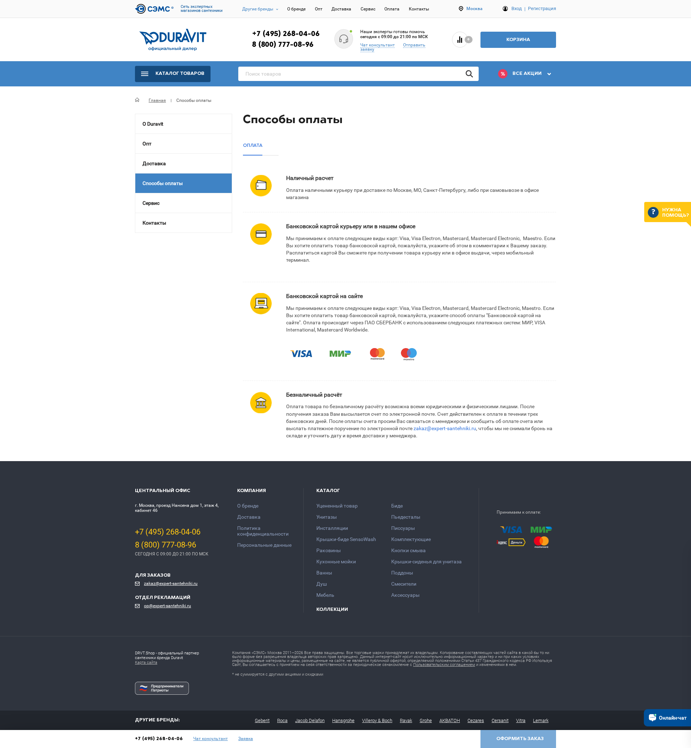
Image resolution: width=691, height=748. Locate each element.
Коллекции (332, 609)
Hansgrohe (343, 720)
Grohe (426, 720)
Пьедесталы (405, 517)
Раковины (328, 550)
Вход (516, 8)
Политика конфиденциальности (263, 531)
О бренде (296, 9)
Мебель (325, 595)
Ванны (324, 573)
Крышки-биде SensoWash (346, 539)
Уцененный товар (337, 506)
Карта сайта (146, 662)
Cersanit (500, 720)
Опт (318, 9)
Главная (157, 100)
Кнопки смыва (408, 550)
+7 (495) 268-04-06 (286, 34)
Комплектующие (411, 539)
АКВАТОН (449, 720)
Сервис (368, 9)
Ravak (406, 720)
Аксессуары (405, 595)
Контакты (419, 9)
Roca (282, 720)
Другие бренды (257, 9)
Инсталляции (332, 528)
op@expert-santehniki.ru (167, 605)
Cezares (476, 720)
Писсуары (403, 528)
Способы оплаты (163, 183)
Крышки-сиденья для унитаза (426, 561)
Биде (397, 506)
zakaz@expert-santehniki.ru (445, 428)
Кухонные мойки (336, 561)
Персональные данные (264, 545)
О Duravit (153, 124)
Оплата (391, 9)
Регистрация (542, 8)
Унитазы (326, 517)
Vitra (520, 720)
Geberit (262, 720)
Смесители (403, 584)
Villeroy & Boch (377, 720)
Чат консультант (377, 45)
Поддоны (402, 573)
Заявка (245, 738)
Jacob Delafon (310, 720)
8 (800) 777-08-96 (282, 45)
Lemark (540, 720)
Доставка (341, 9)
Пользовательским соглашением (444, 664)
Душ (321, 584)
